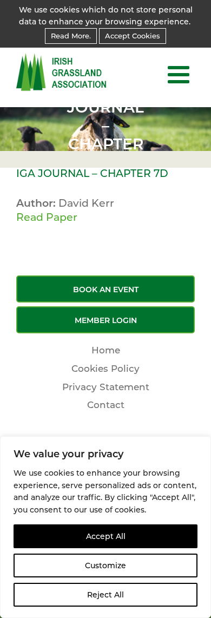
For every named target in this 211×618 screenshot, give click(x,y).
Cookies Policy (105, 368)
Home (105, 350)
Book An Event (106, 289)
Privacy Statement (105, 387)
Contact (105, 404)
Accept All (106, 536)
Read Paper (46, 217)
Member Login (106, 320)
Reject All (105, 595)
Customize (105, 565)
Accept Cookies (132, 35)
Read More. (71, 35)
